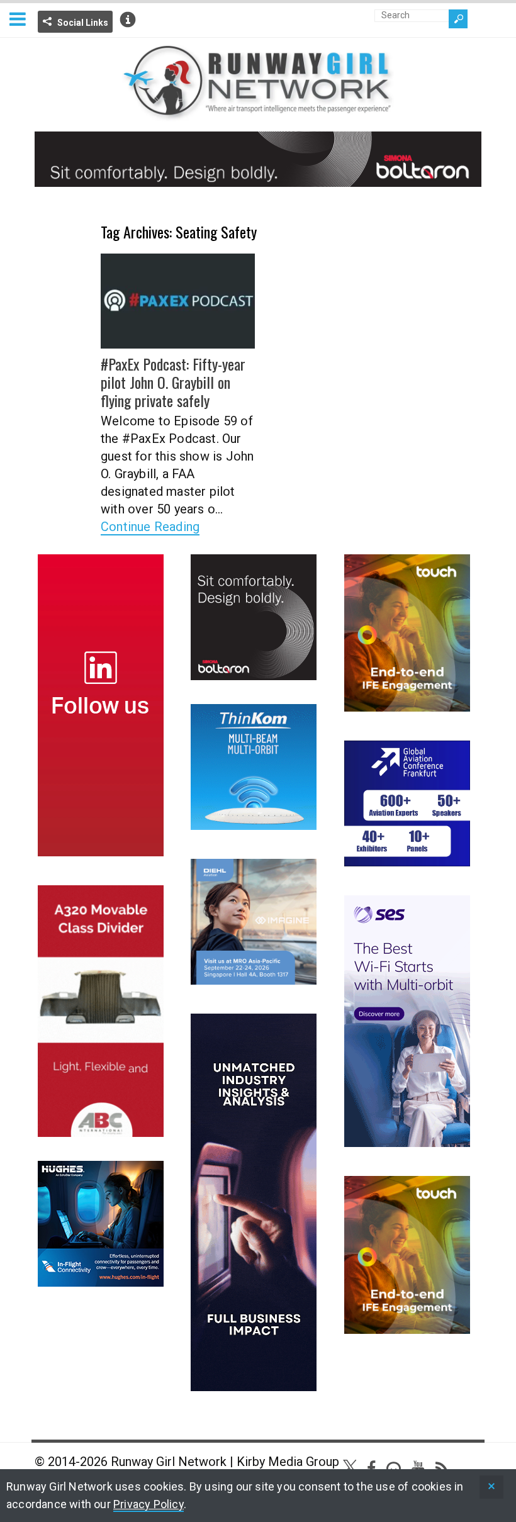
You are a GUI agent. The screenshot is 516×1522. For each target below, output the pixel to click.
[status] (491, 1487)
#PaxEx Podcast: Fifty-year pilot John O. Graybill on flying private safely (173, 381)
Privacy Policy (148, 1504)
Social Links (82, 23)
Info (128, 19)
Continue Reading (150, 526)
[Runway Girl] (258, 113)
